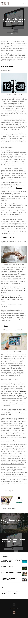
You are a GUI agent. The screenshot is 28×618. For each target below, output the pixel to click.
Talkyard (13, 508)
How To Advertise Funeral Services (11, 572)
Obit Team (10, 23)
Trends (4, 593)
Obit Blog (12, 608)
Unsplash (19, 94)
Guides (3, 590)
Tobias (13, 351)
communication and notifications (9, 297)
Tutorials (15, 593)
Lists (9, 593)
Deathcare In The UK (7, 566)
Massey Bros (19, 187)
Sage (6, 129)
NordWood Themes (14, 264)
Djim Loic (13, 94)
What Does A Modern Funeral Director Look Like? (9, 579)
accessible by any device (7, 205)
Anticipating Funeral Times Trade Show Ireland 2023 (10, 561)
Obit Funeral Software (14, 590)
